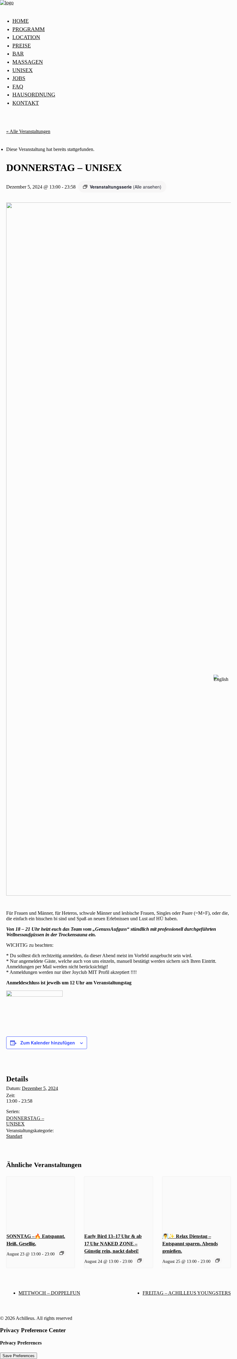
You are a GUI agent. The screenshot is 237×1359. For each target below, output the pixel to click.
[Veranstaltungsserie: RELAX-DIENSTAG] (139, 1260)
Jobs (18, 78)
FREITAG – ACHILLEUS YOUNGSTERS (187, 1293)
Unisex (22, 70)
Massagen (27, 62)
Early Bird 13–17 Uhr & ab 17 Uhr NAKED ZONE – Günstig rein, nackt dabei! (113, 1244)
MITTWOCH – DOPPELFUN (49, 1293)
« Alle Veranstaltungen (28, 131)
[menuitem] (124, 21)
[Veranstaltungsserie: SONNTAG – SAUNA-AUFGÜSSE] (62, 1253)
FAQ (17, 86)
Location (26, 37)
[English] (221, 679)
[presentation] (40, 1202)
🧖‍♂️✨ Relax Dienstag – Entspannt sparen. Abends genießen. (190, 1244)
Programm (28, 29)
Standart (14, 1136)
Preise (21, 46)
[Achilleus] (118, 6)
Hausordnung (33, 95)
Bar (18, 54)
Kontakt (25, 103)
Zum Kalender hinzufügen (47, 1043)
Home (20, 21)
